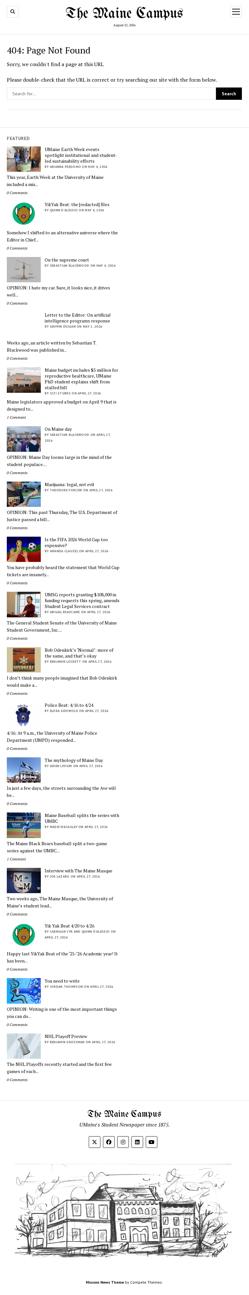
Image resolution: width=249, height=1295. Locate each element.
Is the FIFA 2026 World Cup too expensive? (76, 542)
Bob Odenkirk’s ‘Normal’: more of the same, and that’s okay (79, 653)
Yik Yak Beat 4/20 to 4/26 (69, 926)
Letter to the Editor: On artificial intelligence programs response (78, 318)
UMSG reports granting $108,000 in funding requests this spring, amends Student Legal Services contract (82, 600)
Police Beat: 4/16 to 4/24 (69, 705)
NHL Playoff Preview (66, 1036)
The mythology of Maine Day (74, 760)
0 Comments (17, 192)
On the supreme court (67, 260)
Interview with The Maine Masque (78, 871)
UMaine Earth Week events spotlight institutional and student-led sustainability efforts (81, 155)
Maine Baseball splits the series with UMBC (82, 818)
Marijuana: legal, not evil (69, 484)
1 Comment (16, 417)
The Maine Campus (124, 13)
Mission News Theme (105, 1282)
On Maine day (58, 429)
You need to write (62, 981)
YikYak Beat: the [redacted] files (77, 204)
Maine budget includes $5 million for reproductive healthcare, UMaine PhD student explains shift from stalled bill (81, 379)
